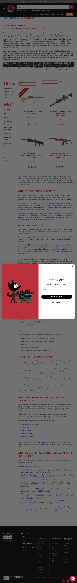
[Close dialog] (73, 266)
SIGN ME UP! (57, 296)
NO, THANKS (56, 302)
